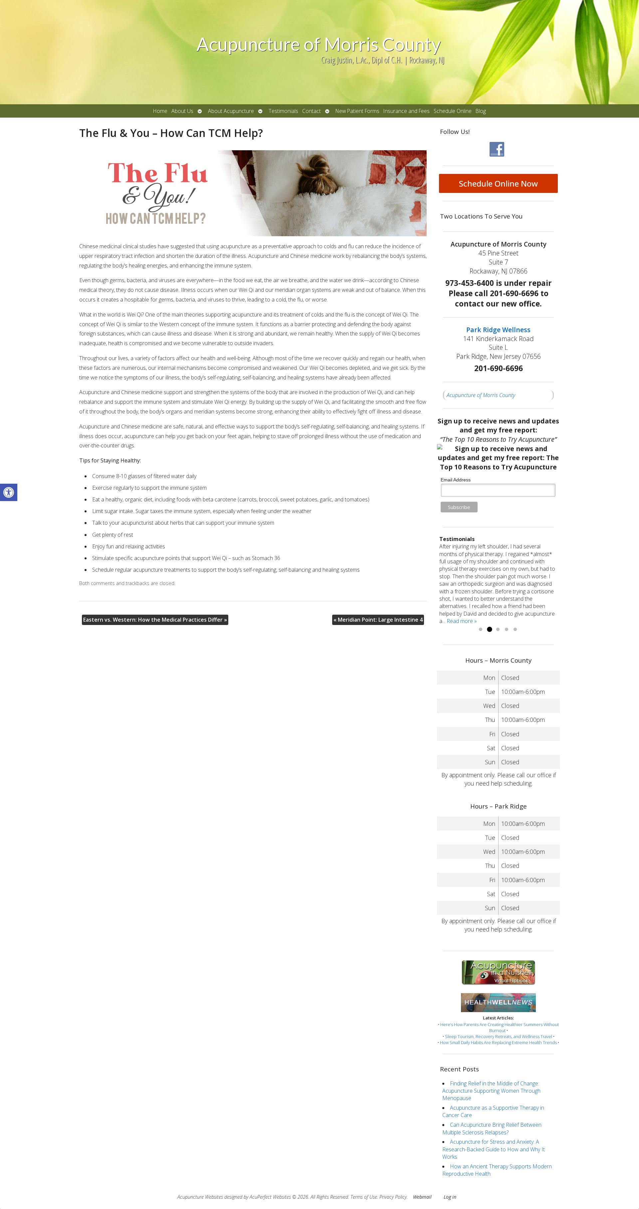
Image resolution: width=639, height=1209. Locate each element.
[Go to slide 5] (515, 629)
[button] (8, 492)
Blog (481, 111)
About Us (182, 111)
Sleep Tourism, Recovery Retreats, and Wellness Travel (498, 1036)
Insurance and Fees (406, 111)
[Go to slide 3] (498, 629)
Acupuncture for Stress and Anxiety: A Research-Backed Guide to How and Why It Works (493, 1149)
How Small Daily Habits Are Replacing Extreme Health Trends (498, 1042)
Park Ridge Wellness (498, 329)
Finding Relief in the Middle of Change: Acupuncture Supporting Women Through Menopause (491, 1091)
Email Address (456, 479)
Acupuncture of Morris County (481, 395)
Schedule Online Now (498, 183)
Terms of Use (363, 1197)
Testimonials (283, 111)
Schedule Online (453, 111)
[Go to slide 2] (489, 629)
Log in (450, 1197)
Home (160, 111)
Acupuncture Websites (200, 1197)
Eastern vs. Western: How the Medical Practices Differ (155, 619)
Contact (311, 111)
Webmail (422, 1197)
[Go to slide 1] (480, 629)
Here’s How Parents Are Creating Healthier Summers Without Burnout (499, 1027)
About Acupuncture (231, 111)
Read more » (462, 621)
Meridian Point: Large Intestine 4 (378, 619)
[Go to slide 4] (506, 629)
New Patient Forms (357, 111)
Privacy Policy (393, 1197)
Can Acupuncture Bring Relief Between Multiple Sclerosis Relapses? (491, 1128)
